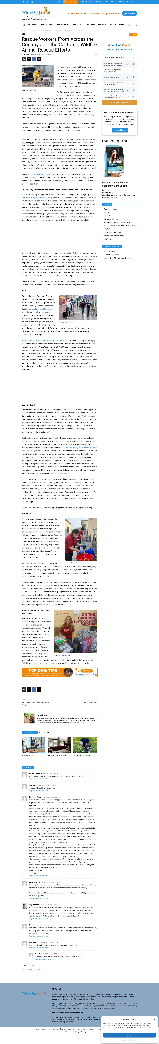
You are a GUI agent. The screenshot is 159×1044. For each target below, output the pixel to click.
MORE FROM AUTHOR (46, 733)
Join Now (107, 239)
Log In (106, 212)
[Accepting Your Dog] (33, 745)
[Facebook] (23, 2)
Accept (129, 1035)
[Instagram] (27, 2)
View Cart (107, 215)
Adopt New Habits (90, 703)
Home (24, 31)
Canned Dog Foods (111, 254)
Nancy (31, 925)
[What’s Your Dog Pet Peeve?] (85, 745)
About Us (92, 1029)
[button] (155, 1019)
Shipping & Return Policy (67, 1029)
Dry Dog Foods (110, 251)
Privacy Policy (145, 1027)
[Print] (24, 59)
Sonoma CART (34, 882)
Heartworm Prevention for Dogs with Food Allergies (37, 704)
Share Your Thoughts (112, 232)
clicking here (57, 1019)
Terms (123, 1027)
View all (116, 197)
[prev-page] (23, 759)
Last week (60, 67)
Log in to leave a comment (38, 779)
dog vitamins (34, 905)
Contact (55, 1029)
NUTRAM (105, 190)
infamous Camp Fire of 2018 (43, 174)
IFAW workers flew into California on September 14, (43, 340)
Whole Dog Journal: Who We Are (117, 222)
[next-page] (26, 759)
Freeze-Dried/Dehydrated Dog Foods (118, 258)
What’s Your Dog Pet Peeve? (82, 755)
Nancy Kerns (28, 54)
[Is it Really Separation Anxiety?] (59, 745)
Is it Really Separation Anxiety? (57, 755)
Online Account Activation (114, 236)
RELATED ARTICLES (30, 733)
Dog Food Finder (110, 209)
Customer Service (111, 219)
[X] (32, 2)
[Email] (29, 59)
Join (50, 1029)
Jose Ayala (33, 785)
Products (44, 1029)
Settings (123, 1040)
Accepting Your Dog (28, 755)
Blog (29, 31)
